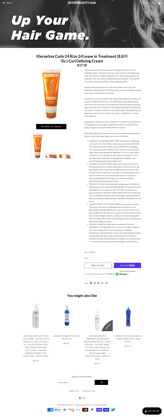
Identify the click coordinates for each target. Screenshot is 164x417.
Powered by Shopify (100, 405)
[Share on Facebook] (91, 283)
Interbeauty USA (67, 405)
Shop (145, 3)
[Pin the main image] (98, 283)
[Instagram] (84, 398)
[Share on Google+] (102, 283)
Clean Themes (87, 405)
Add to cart (98, 265)
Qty (86, 258)
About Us (74, 391)
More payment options (127, 271)
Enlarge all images (51, 127)
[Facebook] (80, 398)
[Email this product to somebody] (107, 283)
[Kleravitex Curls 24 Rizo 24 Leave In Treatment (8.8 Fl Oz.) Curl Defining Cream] (37, 146)
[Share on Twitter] (95, 283)
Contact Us (89, 391)
